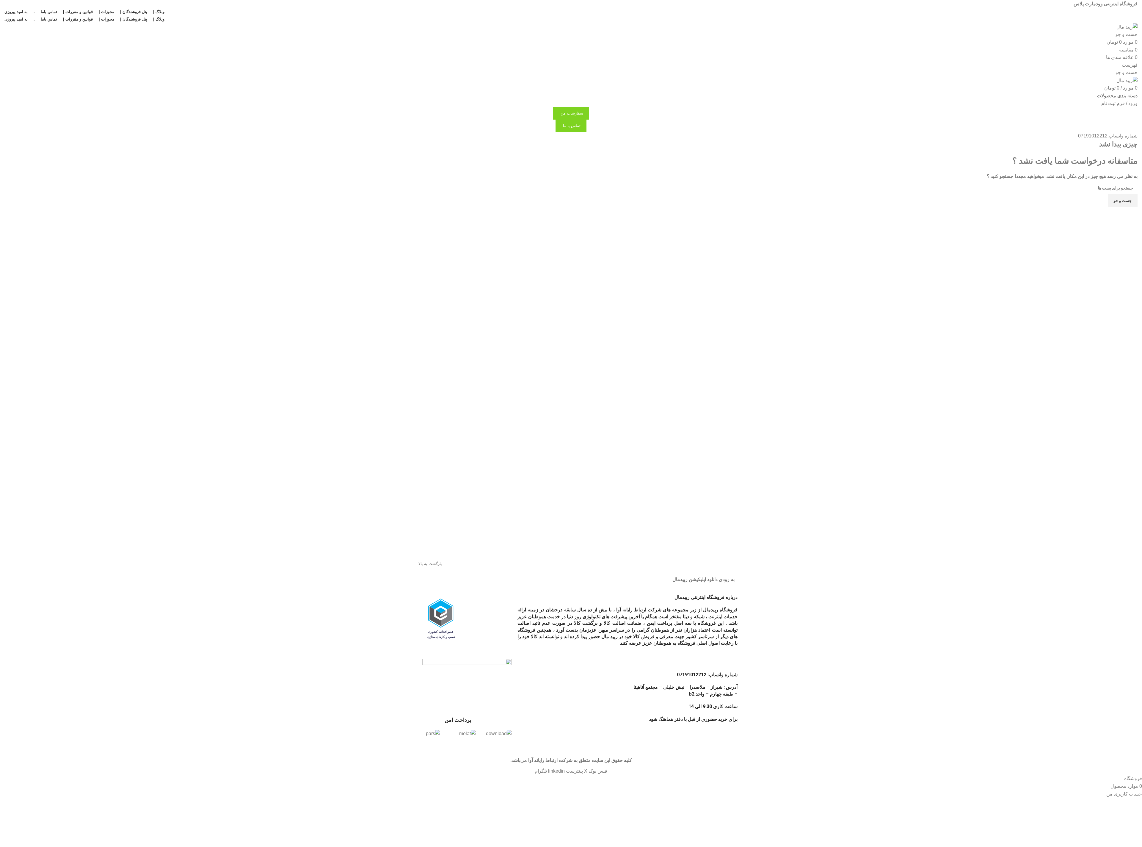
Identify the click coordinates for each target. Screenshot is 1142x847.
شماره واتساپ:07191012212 (1108, 135)
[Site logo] (1127, 26)
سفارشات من (572, 113)
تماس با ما (572, 125)
